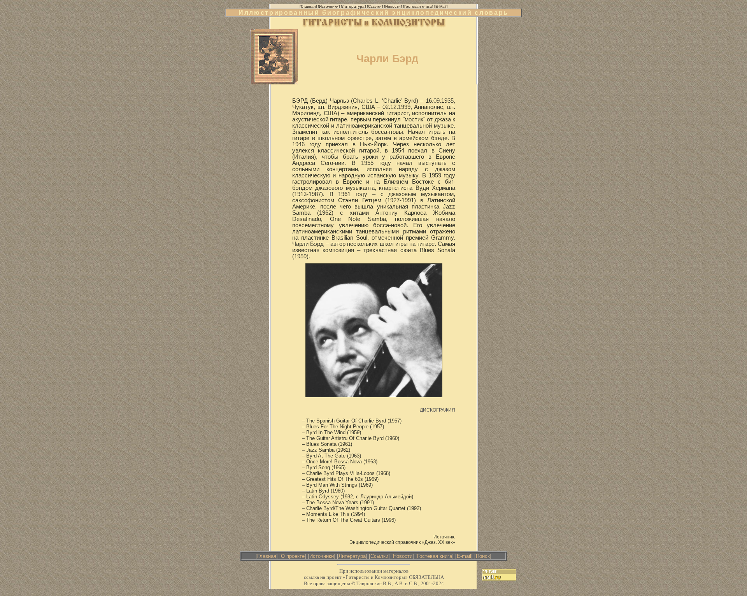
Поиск (483, 556)
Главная (266, 556)
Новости (402, 556)
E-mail (464, 556)
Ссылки (379, 556)
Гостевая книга (434, 556)
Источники (321, 556)
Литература (352, 556)
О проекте (293, 556)
